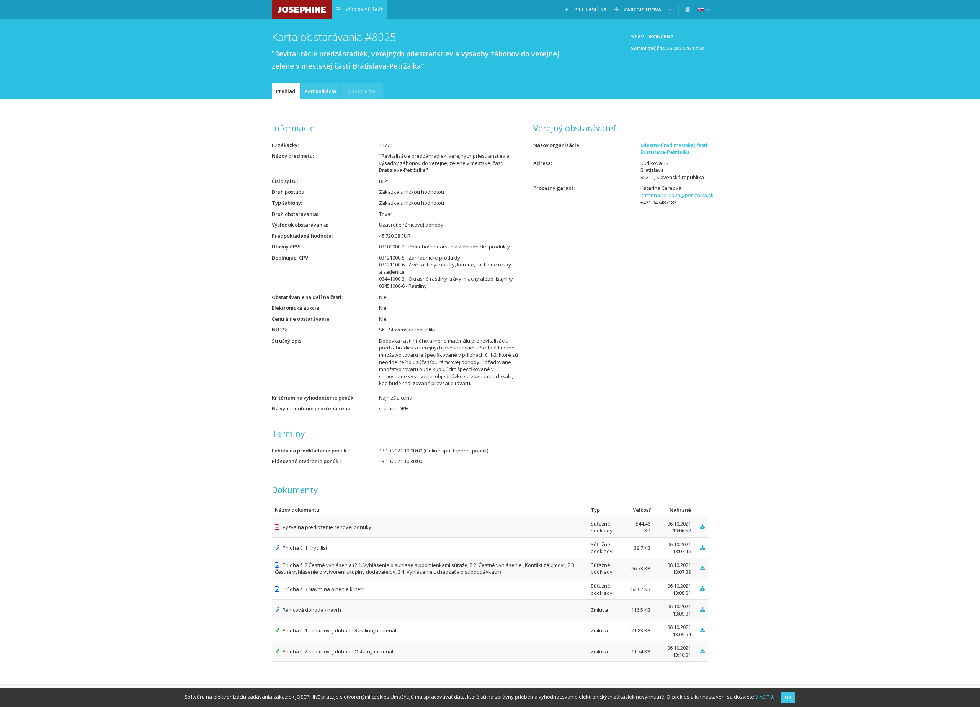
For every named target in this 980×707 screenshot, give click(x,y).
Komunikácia (320, 91)
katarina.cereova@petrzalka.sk (677, 195)
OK (788, 697)
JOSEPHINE (302, 9)
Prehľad (286, 91)
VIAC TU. (764, 696)
